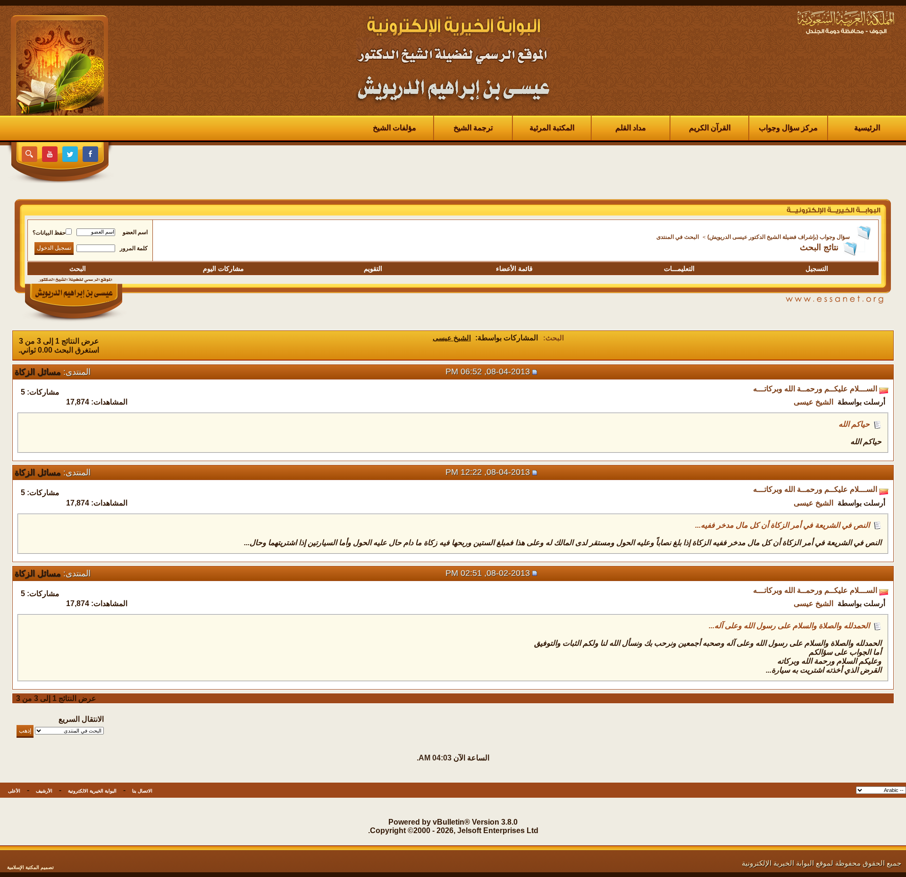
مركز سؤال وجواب (788, 128)
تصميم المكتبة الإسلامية (30, 867)
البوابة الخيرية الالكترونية (92, 790)
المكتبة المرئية (551, 128)
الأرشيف (44, 790)
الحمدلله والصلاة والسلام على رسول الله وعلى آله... (789, 626)
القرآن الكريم (709, 128)
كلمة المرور (134, 248)
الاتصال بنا (142, 790)
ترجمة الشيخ (473, 128)
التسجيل (816, 268)
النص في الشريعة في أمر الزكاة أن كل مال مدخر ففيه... (782, 525)
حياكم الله (854, 424)
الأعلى (14, 790)
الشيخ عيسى (813, 402)
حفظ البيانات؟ (49, 232)
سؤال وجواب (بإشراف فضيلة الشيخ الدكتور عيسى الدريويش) (778, 237)
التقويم (373, 268)
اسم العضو (135, 232)
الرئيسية (867, 128)
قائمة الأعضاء (514, 268)
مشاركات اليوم (223, 268)
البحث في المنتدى (677, 237)
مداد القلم (630, 128)
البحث (77, 268)
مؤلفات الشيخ (394, 128)
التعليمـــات (679, 268)
